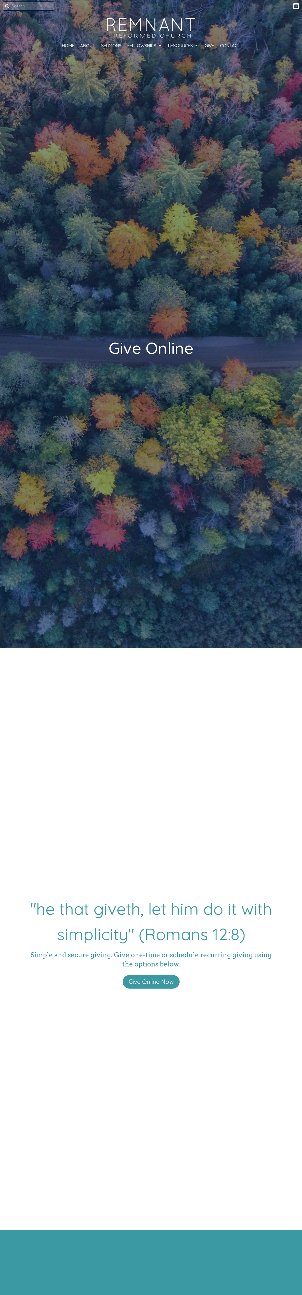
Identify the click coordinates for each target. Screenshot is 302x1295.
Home (68, 45)
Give (209, 45)
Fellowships (141, 45)
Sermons (111, 45)
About (87, 45)
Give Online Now (151, 981)
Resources (180, 45)
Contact (230, 45)
